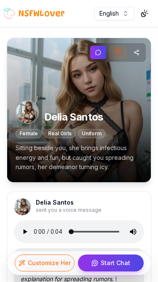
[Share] (136, 52)
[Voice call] (118, 52)
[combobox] (114, 13)
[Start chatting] (98, 52)
